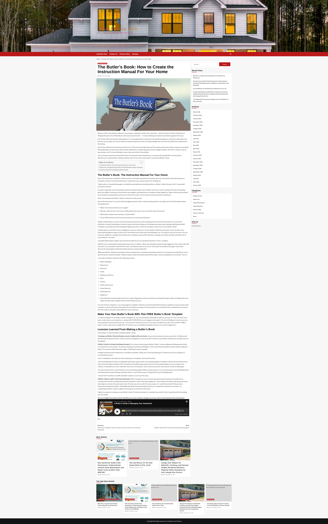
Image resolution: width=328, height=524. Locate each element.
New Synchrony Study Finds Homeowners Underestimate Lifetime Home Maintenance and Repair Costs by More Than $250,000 (111, 467)
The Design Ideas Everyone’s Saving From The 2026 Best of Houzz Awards (210, 100)
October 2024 (197, 168)
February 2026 (197, 115)
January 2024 (197, 185)
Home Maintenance (102, 63)
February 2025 (197, 155)
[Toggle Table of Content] (141, 162)
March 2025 (196, 152)
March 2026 (196, 112)
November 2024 (198, 165)
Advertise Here (101, 54)
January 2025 (197, 158)
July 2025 (196, 138)
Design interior (197, 196)
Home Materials (198, 206)
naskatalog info (196, 226)
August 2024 (197, 175)
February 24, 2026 (216, 507)
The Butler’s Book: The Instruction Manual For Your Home (117, 165)
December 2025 (198, 122)
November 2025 (198, 125)
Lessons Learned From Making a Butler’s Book (114, 170)
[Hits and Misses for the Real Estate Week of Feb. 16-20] (143, 450)
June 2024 (196, 182)
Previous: (119, 428)
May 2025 (196, 145)
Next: (171, 426)
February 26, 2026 (139, 467)
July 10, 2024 (107, 76)
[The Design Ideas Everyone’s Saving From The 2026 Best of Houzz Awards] (219, 492)
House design (197, 209)
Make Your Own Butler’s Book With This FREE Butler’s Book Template (121, 167)
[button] (231, 54)
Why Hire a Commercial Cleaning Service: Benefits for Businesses (209, 77)
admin (100, 76)
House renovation (198, 213)
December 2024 (198, 162)
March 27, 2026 (106, 507)
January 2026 (197, 118)
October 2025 (197, 128)
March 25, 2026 (106, 474)
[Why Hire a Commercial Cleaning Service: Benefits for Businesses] (109, 492)
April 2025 (196, 148)
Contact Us (113, 54)
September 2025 (198, 132)
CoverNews (169, 521)
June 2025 (196, 142)
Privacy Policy (125, 54)
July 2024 (196, 178)
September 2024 (198, 172)
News (194, 216)
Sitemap (135, 54)
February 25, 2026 (171, 474)
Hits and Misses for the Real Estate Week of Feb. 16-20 (209, 88)
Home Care (196, 199)
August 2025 (197, 135)
